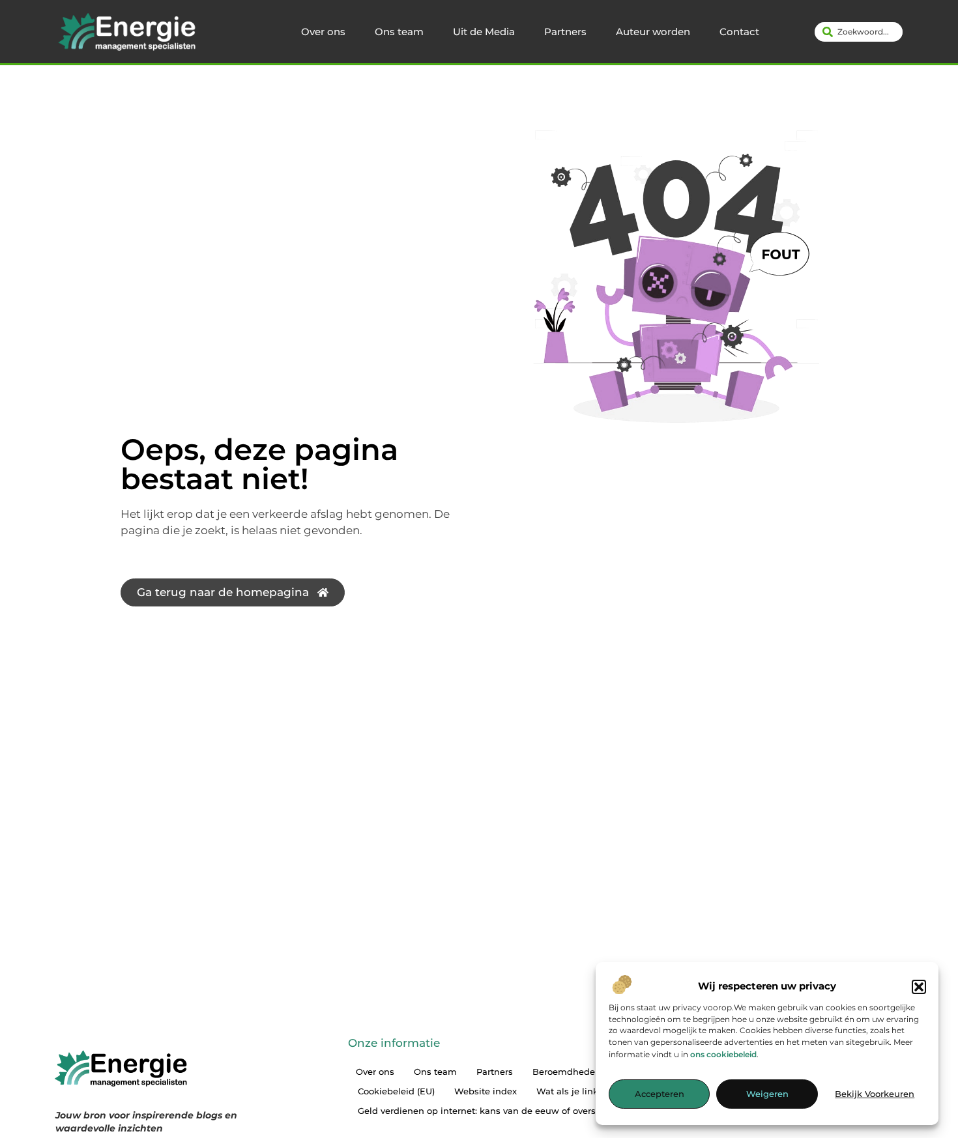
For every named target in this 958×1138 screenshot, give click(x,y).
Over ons (323, 31)
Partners (565, 31)
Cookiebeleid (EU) (396, 1091)
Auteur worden (653, 31)
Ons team (399, 31)
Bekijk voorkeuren (874, 1094)
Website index (485, 1091)
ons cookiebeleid (723, 1054)
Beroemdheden (566, 1071)
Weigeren (767, 1094)
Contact (739, 31)
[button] (918, 986)
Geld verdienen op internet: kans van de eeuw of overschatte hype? (505, 1110)
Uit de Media (484, 31)
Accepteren (659, 1094)
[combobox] (859, 32)
